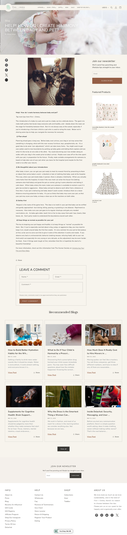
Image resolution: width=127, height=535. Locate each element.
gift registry (10, 511)
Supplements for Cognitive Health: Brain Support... (21, 413)
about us (8, 495)
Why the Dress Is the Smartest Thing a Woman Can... (63, 413)
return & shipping (42, 514)
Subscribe (107, 81)
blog (7, 501)
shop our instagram (13, 518)
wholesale (39, 498)
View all (63, 449)
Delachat (8, 527)
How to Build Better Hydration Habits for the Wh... (23, 352)
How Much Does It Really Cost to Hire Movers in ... (102, 352)
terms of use (10, 524)
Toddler (67, 501)
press (7, 498)
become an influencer (13, 505)
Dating (37, 521)
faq (36, 501)
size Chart (39, 508)
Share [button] (20, 260)
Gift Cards (9, 508)
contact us (39, 495)
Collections (68, 495)
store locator (40, 511)
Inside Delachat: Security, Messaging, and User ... (99, 413)
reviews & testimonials (44, 505)
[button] (41, 7)
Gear (66, 498)
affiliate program (11, 514)
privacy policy (10, 521)
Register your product (43, 518)
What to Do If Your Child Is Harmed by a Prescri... (61, 352)
